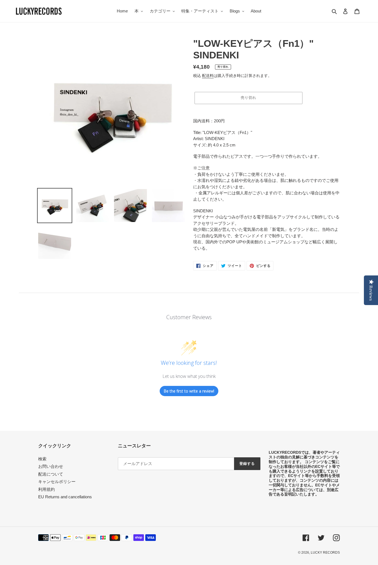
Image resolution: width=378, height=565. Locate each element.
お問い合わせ (50, 466)
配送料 (208, 75)
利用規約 (46, 489)
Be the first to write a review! (189, 391)
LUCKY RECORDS (325, 552)
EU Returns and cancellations (65, 496)
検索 (42, 458)
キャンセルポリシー (57, 481)
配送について (50, 474)
